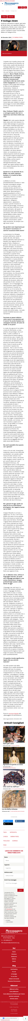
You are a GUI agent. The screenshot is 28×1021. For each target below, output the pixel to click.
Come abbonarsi (14, 991)
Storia (14, 951)
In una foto (14, 976)
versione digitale (14, 713)
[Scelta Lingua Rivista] (25, 7)
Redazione (14, 956)
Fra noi (14, 971)
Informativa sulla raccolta (5, 1019)
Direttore (14, 954)
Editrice (14, 959)
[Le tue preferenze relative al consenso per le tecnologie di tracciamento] (25, 1018)
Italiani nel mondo (14, 979)
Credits (11, 1007)
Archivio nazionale (14, 996)
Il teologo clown (14, 10)
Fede (4, 845)
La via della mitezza (9, 809)
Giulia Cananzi (16, 745)
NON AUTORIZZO (9, 922)
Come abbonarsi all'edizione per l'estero (14, 994)
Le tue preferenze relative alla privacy (10, 1018)
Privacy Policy (15, 1007)
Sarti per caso (8, 743)
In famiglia (14, 974)
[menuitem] (14, 954)
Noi (14, 948)
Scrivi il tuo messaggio (10, 880)
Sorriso (15, 841)
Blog (14, 966)
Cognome (6, 865)
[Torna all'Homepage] (11, 4)
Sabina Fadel (18, 37)
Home (3, 10)
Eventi (14, 961)
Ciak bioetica (14, 969)
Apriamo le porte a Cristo (13, 764)
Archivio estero (14, 998)
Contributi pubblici (14, 1013)
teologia (6, 841)
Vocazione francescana (18, 788)
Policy (12, 1011)
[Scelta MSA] (2, 4)
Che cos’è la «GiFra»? (11, 786)
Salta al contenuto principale (7, 1)
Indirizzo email (8, 872)
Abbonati (14, 985)
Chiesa (4, 16)
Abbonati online (14, 989)
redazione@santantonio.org (11, 943)
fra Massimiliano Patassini (9, 767)
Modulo (15, 1011)
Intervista (7, 10)
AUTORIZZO (8, 920)
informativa (9, 909)
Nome (6, 857)
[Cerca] (22, 7)
